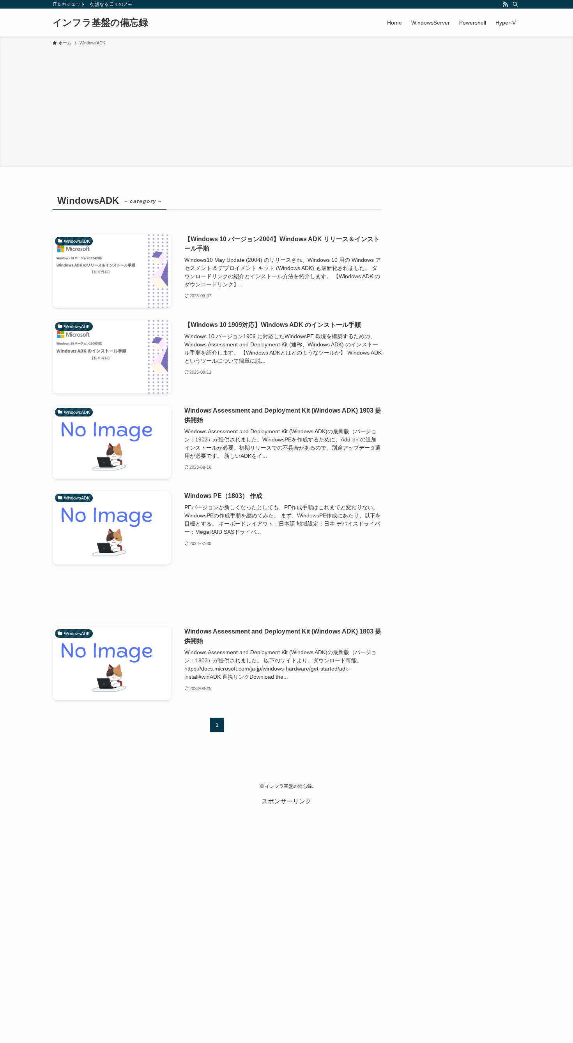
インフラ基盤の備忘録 (100, 22)
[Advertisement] (286, 105)
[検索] (515, 4)
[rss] (505, 4)
